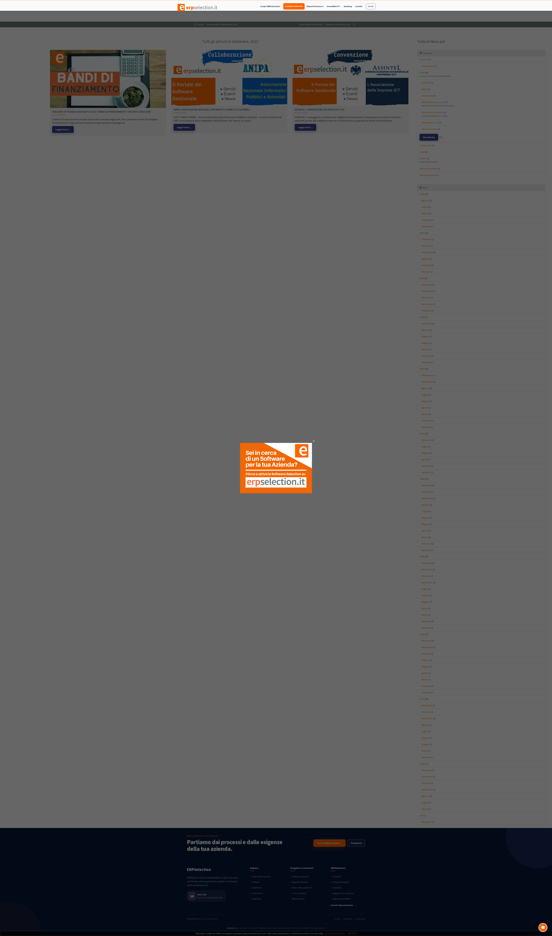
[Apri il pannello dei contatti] (542, 927)
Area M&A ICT (333, 6)
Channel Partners (314, 6)
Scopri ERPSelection (269, 6)
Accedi (370, 6)
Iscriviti (358, 6)
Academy (348, 6)
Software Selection (294, 6)
